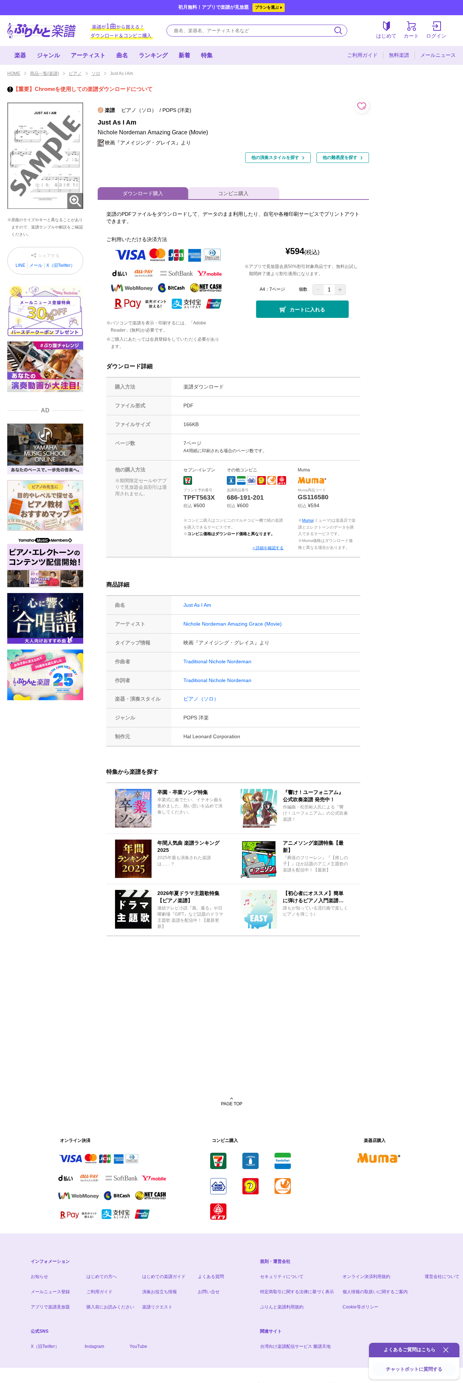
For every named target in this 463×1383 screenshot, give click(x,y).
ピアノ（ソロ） (201, 699)
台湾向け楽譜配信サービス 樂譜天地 (295, 1346)
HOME (13, 73)
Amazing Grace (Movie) (255, 624)
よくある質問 (211, 1276)
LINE (20, 265)
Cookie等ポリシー (360, 1307)
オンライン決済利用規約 (366, 1276)
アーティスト (88, 55)
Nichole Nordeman (204, 624)
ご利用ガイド (362, 55)
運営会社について (442, 1276)
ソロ (96, 73)
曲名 (122, 55)
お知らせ (39, 1276)
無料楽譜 (399, 55)
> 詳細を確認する (268, 548)
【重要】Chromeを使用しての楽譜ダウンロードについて (83, 89)
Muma (307, 520)
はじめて (386, 36)
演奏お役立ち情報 (159, 1291)
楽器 (20, 55)
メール (35, 265)
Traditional (195, 661)
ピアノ (75, 73)
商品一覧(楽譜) (44, 73)
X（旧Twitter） (60, 265)
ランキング (153, 55)
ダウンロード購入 (143, 193)
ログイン (436, 36)
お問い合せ (209, 1291)
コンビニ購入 (233, 193)
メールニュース (438, 55)
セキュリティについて (281, 1276)
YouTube (138, 1346)
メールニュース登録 (50, 1291)
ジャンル (48, 55)
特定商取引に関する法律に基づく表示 (297, 1291)
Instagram (94, 1346)
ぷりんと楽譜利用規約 (281, 1307)
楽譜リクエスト (157, 1307)
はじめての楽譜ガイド (164, 1276)
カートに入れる (307, 309)
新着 (184, 55)
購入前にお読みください (110, 1307)
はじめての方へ (101, 1276)
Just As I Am (197, 605)
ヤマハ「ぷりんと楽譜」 (41, 30)
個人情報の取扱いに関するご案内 (375, 1291)
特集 (207, 55)
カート (411, 36)
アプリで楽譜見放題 (50, 1307)
